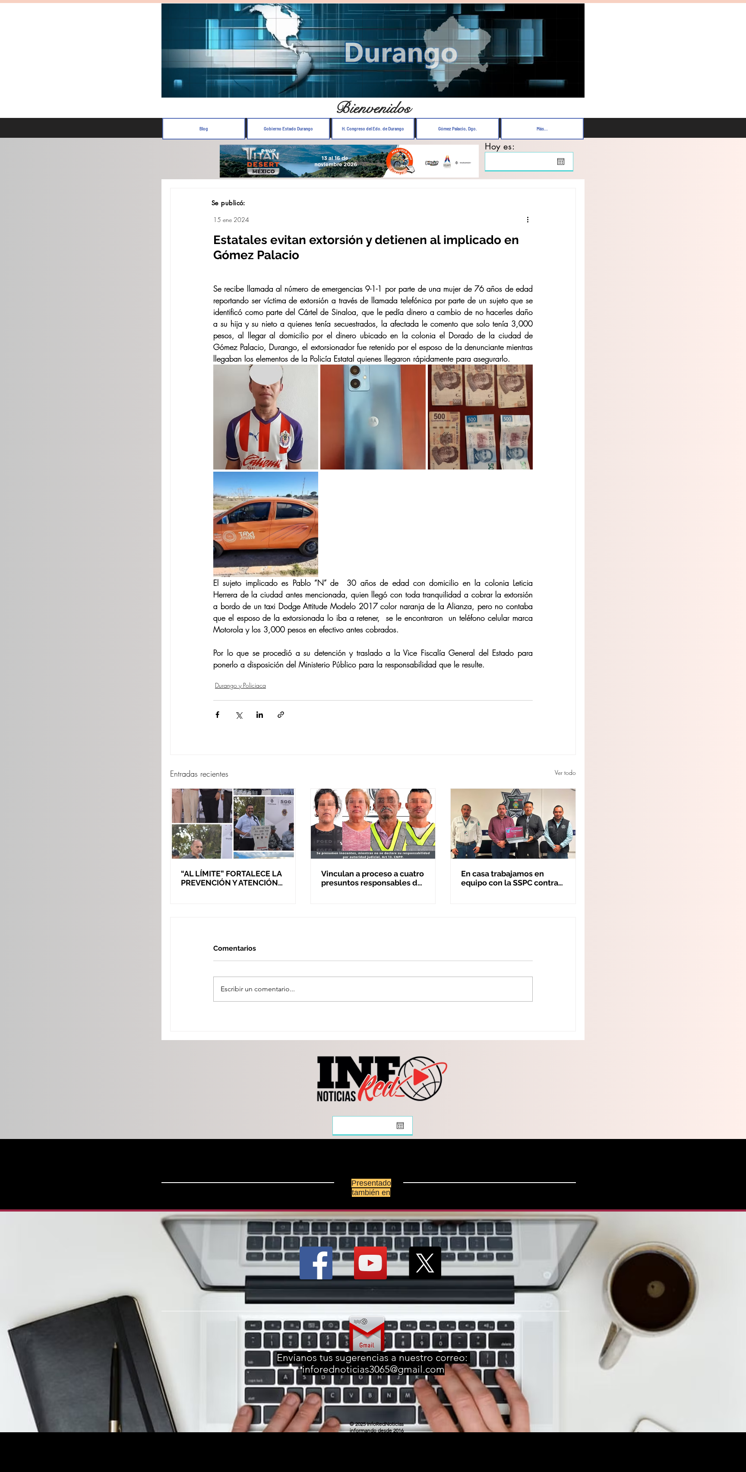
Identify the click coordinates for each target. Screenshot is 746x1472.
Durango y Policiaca (240, 685)
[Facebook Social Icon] (316, 1263)
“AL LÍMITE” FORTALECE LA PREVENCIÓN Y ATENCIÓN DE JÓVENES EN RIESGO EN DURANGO (232, 878)
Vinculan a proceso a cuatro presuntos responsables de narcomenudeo (372, 878)
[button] (574, 89)
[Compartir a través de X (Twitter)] (238, 715)
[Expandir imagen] (265, 417)
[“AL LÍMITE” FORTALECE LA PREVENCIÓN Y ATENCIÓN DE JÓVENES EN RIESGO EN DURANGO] (233, 824)
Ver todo (565, 772)
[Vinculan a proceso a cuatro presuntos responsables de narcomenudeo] (373, 824)
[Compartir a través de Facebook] (217, 715)
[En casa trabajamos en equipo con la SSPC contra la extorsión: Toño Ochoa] (513, 824)
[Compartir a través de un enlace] (281, 715)
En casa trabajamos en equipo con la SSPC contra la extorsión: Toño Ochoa (509, 878)
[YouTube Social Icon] (370, 1263)
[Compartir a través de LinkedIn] (260, 715)
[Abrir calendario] (560, 161)
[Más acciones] (527, 219)
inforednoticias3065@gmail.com (373, 1369)
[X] (424, 1263)
